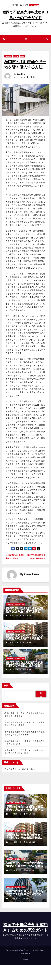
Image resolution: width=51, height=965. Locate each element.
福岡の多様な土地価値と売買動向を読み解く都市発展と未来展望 (24, 611)
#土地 (32, 77)
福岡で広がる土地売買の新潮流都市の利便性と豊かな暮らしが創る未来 (24, 665)
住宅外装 (15, 56)
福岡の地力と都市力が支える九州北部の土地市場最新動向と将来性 (24, 638)
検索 (6, 685)
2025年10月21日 (15, 842)
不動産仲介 (8, 56)
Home (25, 959)
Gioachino (20, 74)
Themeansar (25, 953)
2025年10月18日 (15, 870)
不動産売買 (10, 604)
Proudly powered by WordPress (17, 950)
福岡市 (22, 56)
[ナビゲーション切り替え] (26, 39)
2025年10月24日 (15, 814)
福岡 (23, 604)
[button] (47, 39)
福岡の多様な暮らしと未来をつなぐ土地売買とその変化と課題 (25, 894)
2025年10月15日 (15, 898)
